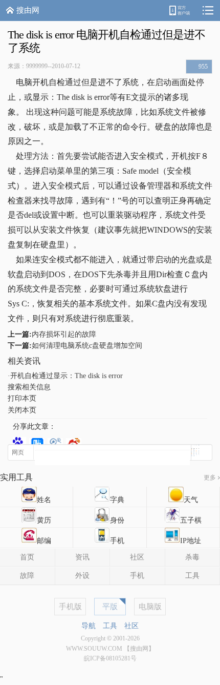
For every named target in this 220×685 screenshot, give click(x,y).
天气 (191, 500)
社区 (137, 557)
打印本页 (22, 398)
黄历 (44, 520)
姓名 (44, 500)
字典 (117, 500)
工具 (110, 626)
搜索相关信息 (29, 387)
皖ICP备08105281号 (110, 658)
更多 (210, 477)
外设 (82, 575)
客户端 (179, 10)
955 (203, 66)
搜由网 (27, 10)
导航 (88, 626)
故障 (27, 575)
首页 (27, 557)
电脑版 (150, 607)
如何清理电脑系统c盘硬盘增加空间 (87, 345)
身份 (117, 520)
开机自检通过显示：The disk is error (66, 376)
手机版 (70, 607)
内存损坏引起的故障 (64, 334)
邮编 (44, 541)
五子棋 (191, 520)
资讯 (82, 557)
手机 (117, 541)
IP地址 (190, 541)
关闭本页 (22, 410)
